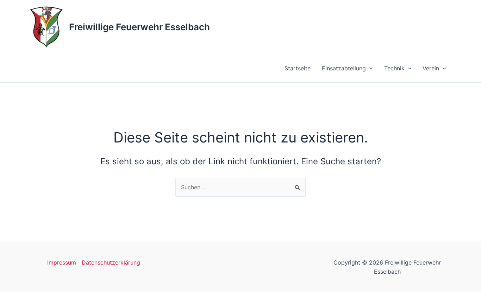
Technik (394, 68)
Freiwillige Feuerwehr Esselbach (139, 26)
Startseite (298, 68)
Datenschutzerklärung (111, 262)
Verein (431, 68)
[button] (369, 68)
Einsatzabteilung (344, 68)
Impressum (61, 262)
